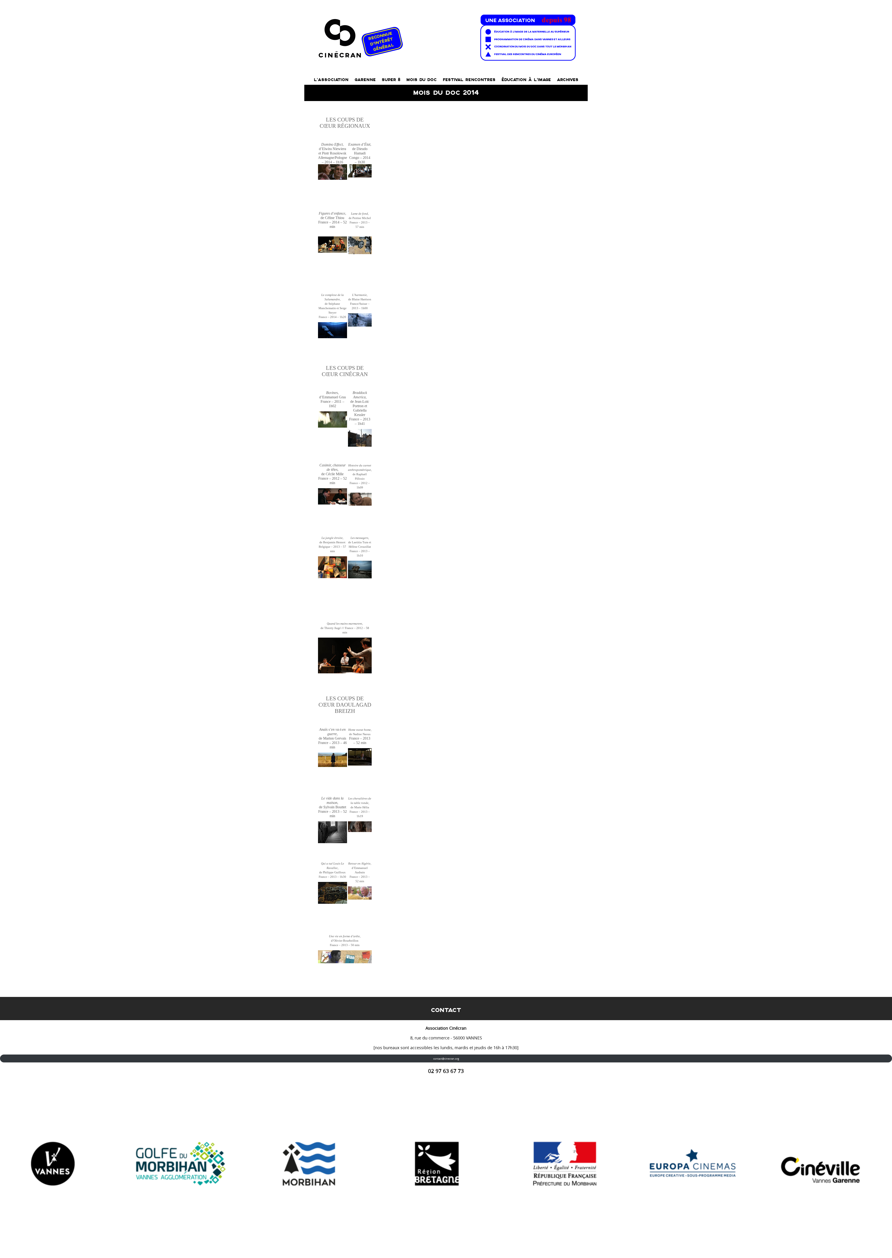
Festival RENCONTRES (469, 79)
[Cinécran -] (446, 36)
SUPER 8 (391, 79)
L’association (331, 79)
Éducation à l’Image (526, 79)
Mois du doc (421, 79)
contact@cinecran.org (446, 1058)
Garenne (365, 79)
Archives (567, 79)
